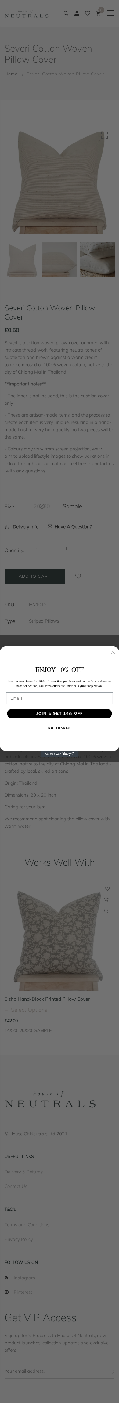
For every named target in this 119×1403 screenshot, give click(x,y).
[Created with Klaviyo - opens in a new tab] (60, 754)
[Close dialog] (113, 652)
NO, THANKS (59, 727)
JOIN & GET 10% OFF (59, 713)
